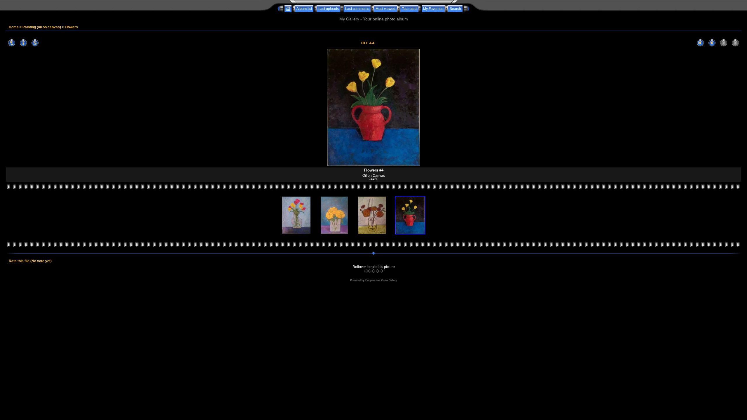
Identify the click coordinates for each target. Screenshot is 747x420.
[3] (374, 271)
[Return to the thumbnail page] (12, 43)
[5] (381, 271)
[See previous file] (712, 43)
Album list (304, 9)
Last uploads (328, 9)
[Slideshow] (35, 43)
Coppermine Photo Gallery (381, 280)
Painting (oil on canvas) (41, 27)
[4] (377, 271)
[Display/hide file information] (23, 43)
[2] (370, 271)
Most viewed (385, 9)
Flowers (71, 27)
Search (455, 9)
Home (14, 27)
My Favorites (433, 9)
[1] (366, 271)
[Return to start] (700, 43)
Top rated (409, 9)
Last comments (357, 9)
